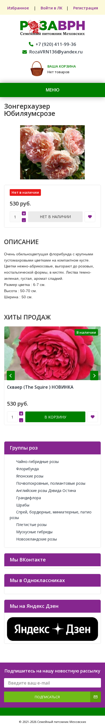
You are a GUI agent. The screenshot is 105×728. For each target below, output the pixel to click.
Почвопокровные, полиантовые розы (50, 483)
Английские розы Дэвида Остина (46, 490)
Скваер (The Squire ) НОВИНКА (40, 387)
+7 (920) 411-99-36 (56, 44)
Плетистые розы (31, 524)
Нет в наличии (55, 216)
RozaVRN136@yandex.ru (56, 52)
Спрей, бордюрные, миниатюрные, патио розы (51, 514)
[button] (11, 375)
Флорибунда (27, 468)
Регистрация (85, 7)
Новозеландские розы (36, 539)
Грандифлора (28, 497)
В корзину (55, 417)
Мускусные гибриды (34, 531)
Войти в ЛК (51, 7)
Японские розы (29, 476)
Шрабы (22, 505)
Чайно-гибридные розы (37, 461)
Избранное (18, 7)
